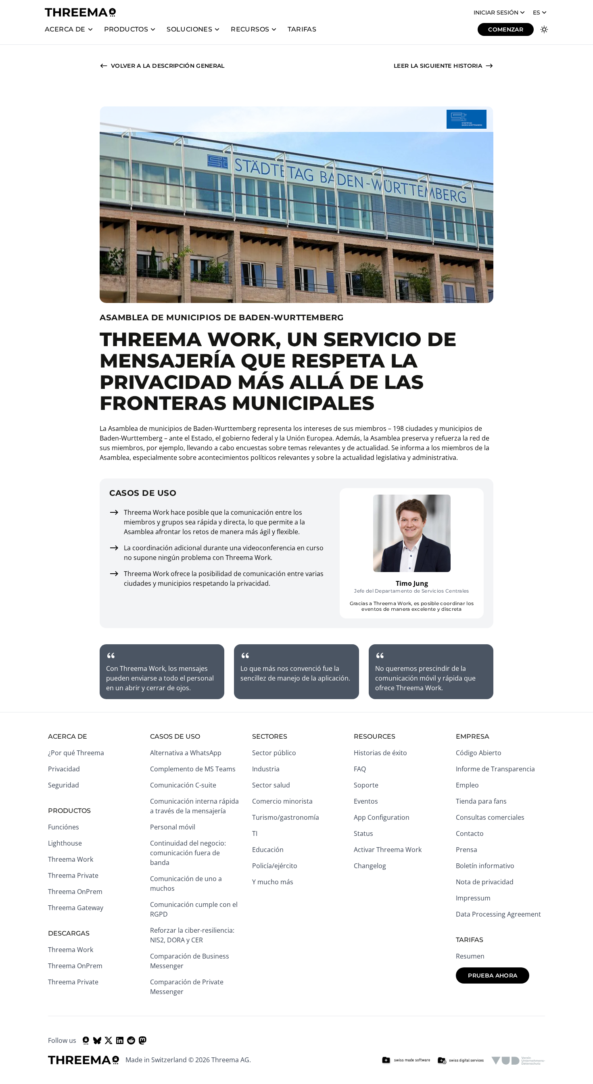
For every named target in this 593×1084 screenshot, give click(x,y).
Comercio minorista (282, 801)
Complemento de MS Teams (193, 768)
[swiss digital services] (460, 1061)
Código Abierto (478, 752)
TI (254, 833)
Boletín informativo (485, 865)
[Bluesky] (97, 1040)
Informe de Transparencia (495, 768)
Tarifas (302, 29)
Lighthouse (65, 843)
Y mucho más (272, 881)
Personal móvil (172, 827)
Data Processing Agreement (498, 914)
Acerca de (65, 29)
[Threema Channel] (86, 1040)
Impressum (473, 898)
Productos (126, 29)
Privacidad (64, 768)
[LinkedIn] (120, 1040)
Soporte (366, 785)
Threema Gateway (75, 907)
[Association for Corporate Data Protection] (518, 1061)
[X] (108, 1040)
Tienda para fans (481, 801)
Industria (266, 768)
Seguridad (63, 785)
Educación (268, 849)
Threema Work (70, 859)
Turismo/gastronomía (285, 817)
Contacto (470, 833)
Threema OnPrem (75, 891)
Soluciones (189, 29)
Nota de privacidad (485, 881)
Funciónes (63, 827)
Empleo (467, 785)
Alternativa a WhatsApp (185, 752)
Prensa (466, 849)
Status (363, 833)
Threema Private (73, 875)
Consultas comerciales (490, 817)
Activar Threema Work (388, 849)
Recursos (250, 29)
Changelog (370, 865)
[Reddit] (131, 1040)
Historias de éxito (380, 752)
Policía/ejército (274, 865)
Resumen (470, 956)
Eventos (366, 801)
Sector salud (271, 785)
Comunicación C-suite (183, 785)
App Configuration (381, 817)
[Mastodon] (142, 1040)
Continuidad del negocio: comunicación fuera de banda (188, 853)
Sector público (274, 752)
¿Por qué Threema (76, 752)
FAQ (360, 768)
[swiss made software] (406, 1061)
